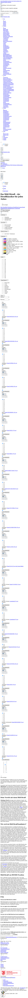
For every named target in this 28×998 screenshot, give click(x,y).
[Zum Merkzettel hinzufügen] (4, 305)
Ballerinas (5, 850)
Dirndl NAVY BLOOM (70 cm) (11, 488)
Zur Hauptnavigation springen (11, 2)
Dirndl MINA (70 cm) (11, 453)
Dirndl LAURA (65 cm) (12, 546)
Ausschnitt (3, 222)
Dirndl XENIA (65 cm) (11, 701)
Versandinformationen (5, 949)
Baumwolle (7, 282)
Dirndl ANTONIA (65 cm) (12, 663)
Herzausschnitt (8, 224)
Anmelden (3, 162)
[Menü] (2, 15)
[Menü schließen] (3, 20)
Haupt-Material (4, 280)
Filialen (4, 139)
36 (5, 263)
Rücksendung (3, 951)
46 (5, 269)
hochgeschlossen (8, 228)
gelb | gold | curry (9, 251)
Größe (2, 257)
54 (5, 275)
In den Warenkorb (5, 320)
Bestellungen (3, 166)
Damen (4, 26)
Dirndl (21, 807)
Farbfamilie (3, 236)
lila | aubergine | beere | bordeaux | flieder (14, 241)
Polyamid (7, 286)
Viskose (6, 291)
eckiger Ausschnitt (8, 227)
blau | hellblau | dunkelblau (11, 238)
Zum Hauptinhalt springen (6, 1)
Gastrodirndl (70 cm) (14, 601)
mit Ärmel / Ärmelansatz (10, 233)
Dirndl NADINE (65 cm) (12, 735)
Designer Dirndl (7, 208)
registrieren (5, 163)
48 (5, 271)
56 (5, 276)
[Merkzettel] (1, 156)
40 (5, 266)
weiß (7, 254)
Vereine (4, 138)
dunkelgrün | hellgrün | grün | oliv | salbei (14, 244)
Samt (6, 290)
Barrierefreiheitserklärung (8, 983)
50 (5, 272)
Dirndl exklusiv (19, 207)
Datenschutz (5, 980)
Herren (4, 75)
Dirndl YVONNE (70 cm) (15, 584)
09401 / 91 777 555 (5, 942)
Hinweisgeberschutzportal (8, 985)
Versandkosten (23, 987)
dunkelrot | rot (9, 242)
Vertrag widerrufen (4, 952)
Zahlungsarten (20, 165)
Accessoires (4, 864)
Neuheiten (7, 217)
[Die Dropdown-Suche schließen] (17, 13)
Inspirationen (3, 959)
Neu (4, 18)
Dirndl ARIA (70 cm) (11, 684)
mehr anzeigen (5, 204)
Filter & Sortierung (5, 210)
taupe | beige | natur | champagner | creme (14, 246)
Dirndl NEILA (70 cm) (11, 430)
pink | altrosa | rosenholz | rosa (12, 240)
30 (5, 259)
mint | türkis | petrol (10, 249)
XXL (4, 131)
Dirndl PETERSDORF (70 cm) (11, 633)
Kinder (4, 108)
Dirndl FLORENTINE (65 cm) (13, 527)
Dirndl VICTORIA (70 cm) (12, 508)
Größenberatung (4, 956)
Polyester (6, 288)
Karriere (2, 966)
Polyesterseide (8, 289)
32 (5, 260)
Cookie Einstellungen (7, 982)
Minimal (5, 297)
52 (5, 273)
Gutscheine (5, 137)
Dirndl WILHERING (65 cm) (11, 412)
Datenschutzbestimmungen (11, 937)
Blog (2, 960)
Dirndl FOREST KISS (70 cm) (11, 470)
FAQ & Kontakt (4, 947)
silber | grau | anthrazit (10, 245)
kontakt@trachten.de (5, 943)
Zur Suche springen (16, 1)
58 (5, 277)
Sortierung (3, 214)
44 (5, 268)
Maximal (5, 299)
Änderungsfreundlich (5, 957)
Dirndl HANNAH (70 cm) (14, 646)
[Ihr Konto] (2, 158)
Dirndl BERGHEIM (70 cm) (18, 722)
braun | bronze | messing (11, 250)
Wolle (6, 293)
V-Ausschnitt (7, 226)
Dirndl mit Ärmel (4, 231)
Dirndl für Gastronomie (15, 208)
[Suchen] (14, 13)
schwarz (7, 253)
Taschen (5, 866)
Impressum (5, 984)
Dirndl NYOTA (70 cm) (12, 756)
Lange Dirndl (13, 207)
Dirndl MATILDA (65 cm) (12, 316)
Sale (4, 136)
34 (5, 262)
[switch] (3, 996)
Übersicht (3, 165)
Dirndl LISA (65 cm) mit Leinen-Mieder (15, 566)
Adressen (15, 165)
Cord (6, 284)
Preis (2, 295)
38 (5, 264)
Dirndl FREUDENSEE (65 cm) (11, 341)
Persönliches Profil (9, 165)
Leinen (6, 285)
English (6, 145)
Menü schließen (6, 160)
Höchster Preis (8, 219)
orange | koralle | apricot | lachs (12, 248)
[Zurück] (1, 169)
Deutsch (6, 144)
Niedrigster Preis (8, 218)
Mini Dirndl (3, 207)
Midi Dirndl (7, 207)
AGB (4, 979)
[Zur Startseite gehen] (5, 16)
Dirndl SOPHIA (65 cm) (12, 363)
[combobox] (7, 13)
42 (5, 267)
